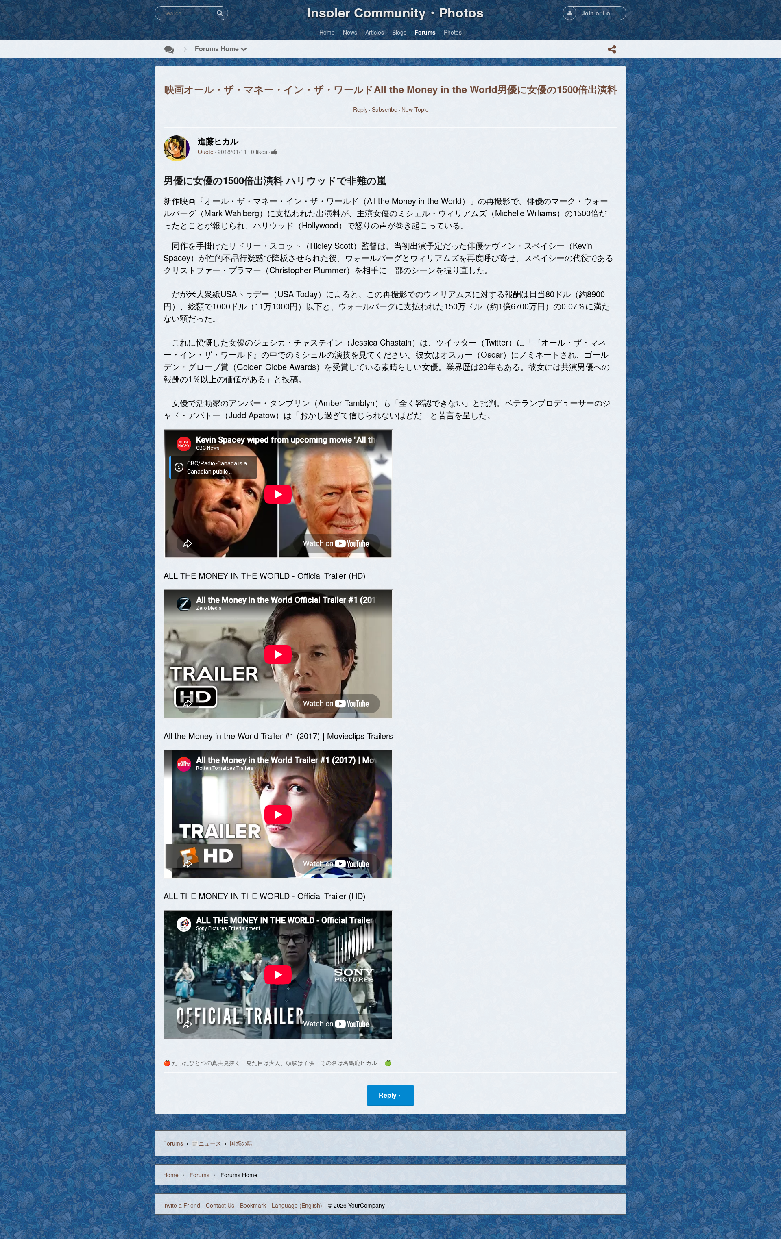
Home (171, 1175)
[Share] (611, 49)
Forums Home (217, 48)
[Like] (274, 152)
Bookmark (253, 1205)
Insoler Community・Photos (395, 12)
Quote (206, 152)
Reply (360, 109)
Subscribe (384, 109)
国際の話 (241, 1143)
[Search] (220, 13)
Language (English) (297, 1205)
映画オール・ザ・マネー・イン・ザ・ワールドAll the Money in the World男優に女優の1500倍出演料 (390, 89)
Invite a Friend (181, 1205)
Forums (173, 1143)
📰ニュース (206, 1143)
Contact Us (220, 1205)
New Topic (414, 109)
